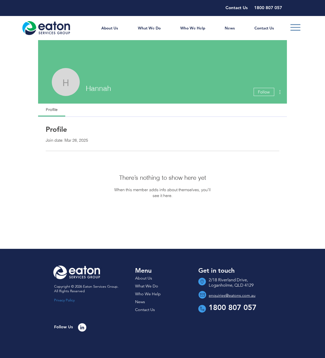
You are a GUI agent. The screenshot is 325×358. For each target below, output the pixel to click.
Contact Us (145, 309)
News (140, 301)
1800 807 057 (232, 307)
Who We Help (148, 293)
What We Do (146, 286)
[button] (109, 28)
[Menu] (295, 27)
